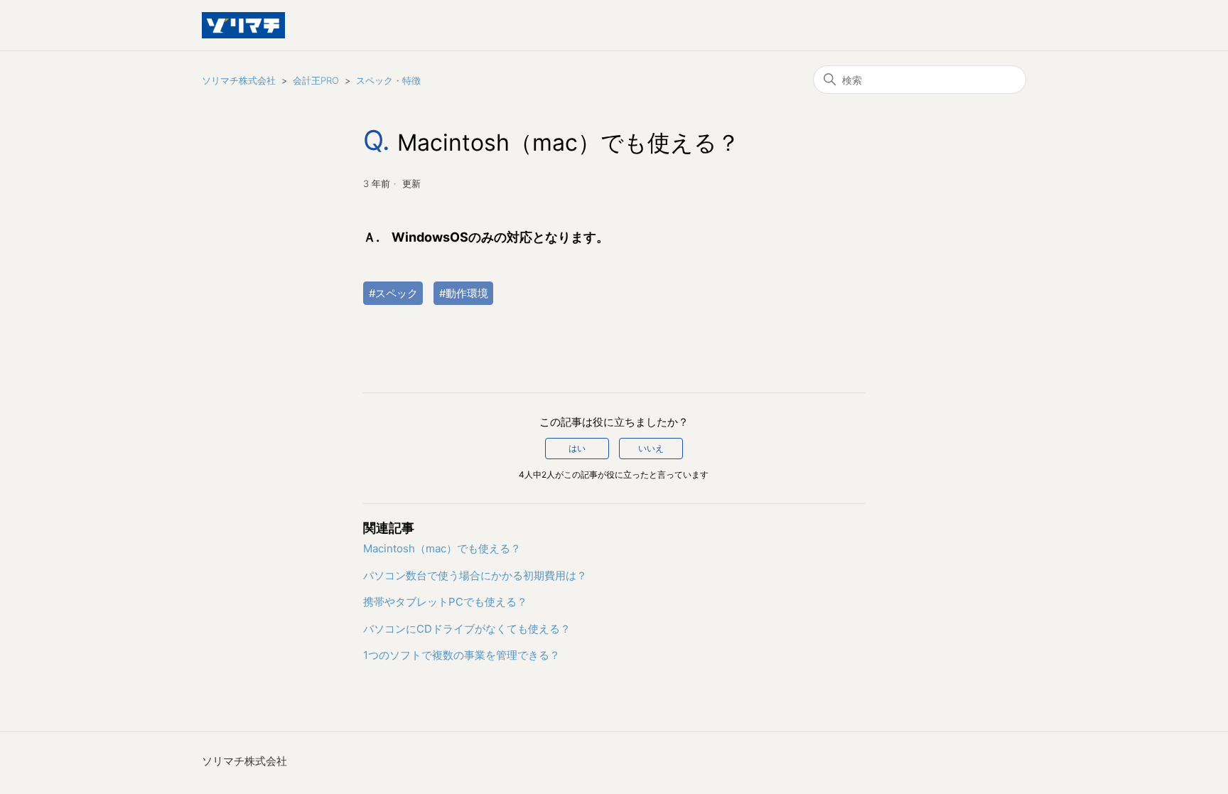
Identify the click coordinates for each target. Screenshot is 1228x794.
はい (577, 448)
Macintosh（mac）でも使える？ (442, 548)
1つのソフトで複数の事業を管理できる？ (461, 655)
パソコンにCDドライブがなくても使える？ (467, 628)
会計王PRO (316, 80)
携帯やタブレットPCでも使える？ (445, 601)
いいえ (651, 448)
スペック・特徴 (388, 80)
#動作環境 (463, 293)
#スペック (393, 293)
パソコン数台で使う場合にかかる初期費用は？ (475, 575)
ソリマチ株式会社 (239, 80)
